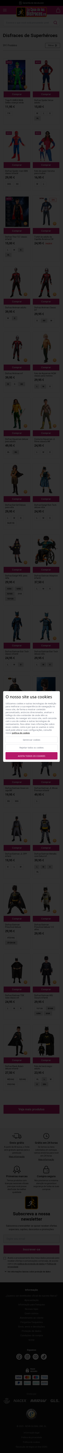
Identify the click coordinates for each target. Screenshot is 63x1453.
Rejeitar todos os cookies (31, 747)
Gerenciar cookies (31, 739)
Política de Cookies (21, 732)
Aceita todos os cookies (31, 755)
